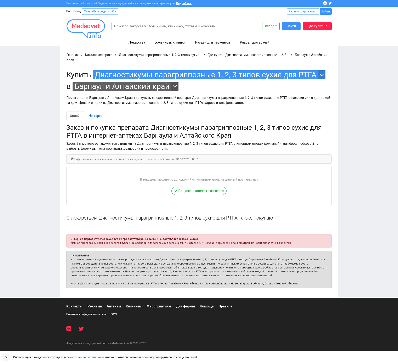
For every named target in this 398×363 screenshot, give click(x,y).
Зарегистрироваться (303, 11)
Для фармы (185, 306)
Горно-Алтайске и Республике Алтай (183, 283)
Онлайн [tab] (75, 116)
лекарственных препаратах (85, 357)
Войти (326, 11)
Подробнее (184, 3)
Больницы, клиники (170, 42)
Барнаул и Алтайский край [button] (121, 86)
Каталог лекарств (98, 55)
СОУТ (113, 314)
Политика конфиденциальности (86, 314)
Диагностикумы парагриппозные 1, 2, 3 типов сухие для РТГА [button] (205, 74)
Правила (225, 306)
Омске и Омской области (281, 283)
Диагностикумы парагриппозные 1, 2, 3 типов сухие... (160, 55)
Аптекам (114, 306)
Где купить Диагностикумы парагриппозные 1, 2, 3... (248, 55)
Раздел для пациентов (212, 42)
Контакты (74, 306)
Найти (291, 26)
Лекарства (137, 42)
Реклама (94, 306)
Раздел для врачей (254, 42)
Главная (72, 55)
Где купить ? (317, 26)
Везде (269, 26)
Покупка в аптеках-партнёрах (200, 191)
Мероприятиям (159, 306)
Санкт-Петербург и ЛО (99, 11)
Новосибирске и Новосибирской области (236, 283)
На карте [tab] (95, 116)
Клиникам (134, 306)
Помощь (207, 306)
